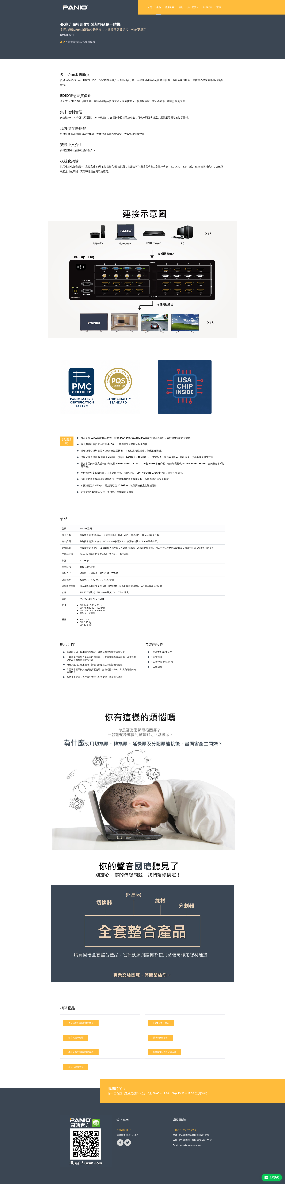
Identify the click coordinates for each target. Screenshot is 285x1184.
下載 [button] (218, 7)
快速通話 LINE (124, 1130)
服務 (181, 7)
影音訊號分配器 (75, 1037)
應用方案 (169, 7)
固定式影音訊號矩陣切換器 (80, 1022)
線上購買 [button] (191, 7)
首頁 (149, 7)
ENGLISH (207, 7)
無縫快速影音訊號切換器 (164, 1052)
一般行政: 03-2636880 (184, 1130)
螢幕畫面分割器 (160, 1037)
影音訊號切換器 (75, 1066)
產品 (158, 7)
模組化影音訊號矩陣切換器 (80, 1052)
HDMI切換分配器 (161, 1022)
